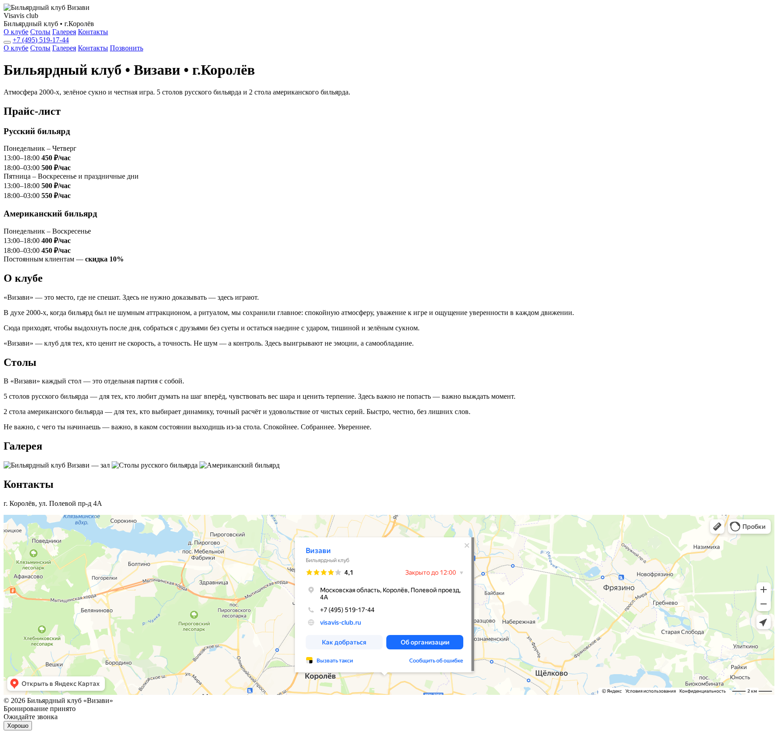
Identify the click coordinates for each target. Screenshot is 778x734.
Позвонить (126, 48)
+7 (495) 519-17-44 (41, 40)
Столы (40, 32)
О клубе (16, 32)
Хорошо (17, 725)
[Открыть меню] (7, 42)
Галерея (64, 32)
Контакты (93, 32)
